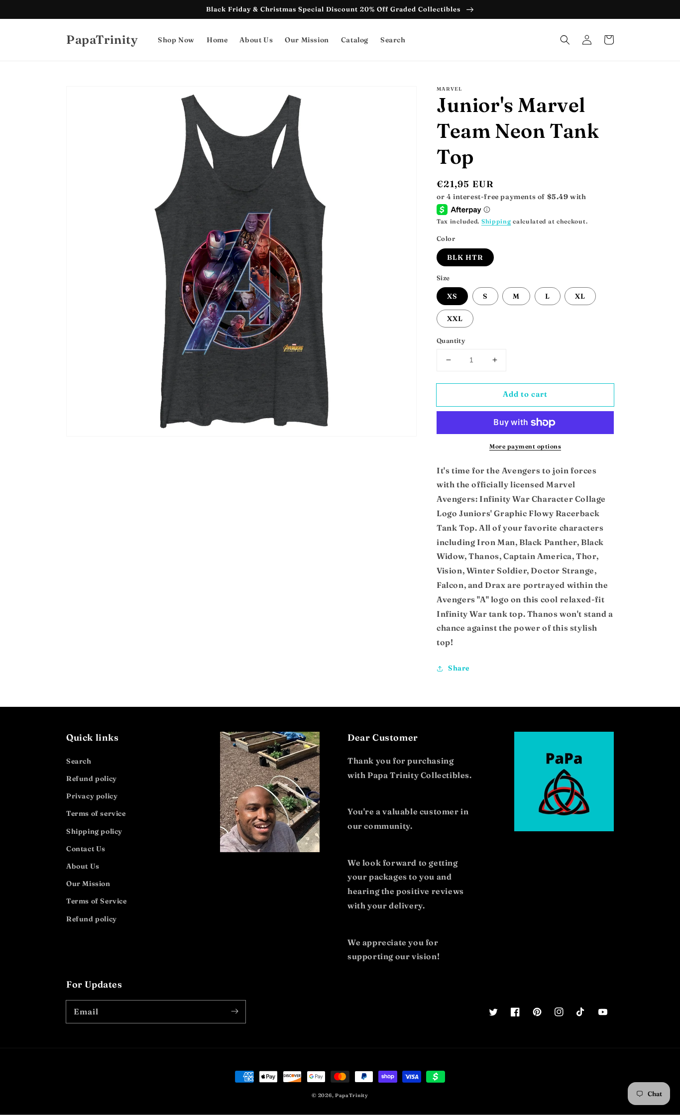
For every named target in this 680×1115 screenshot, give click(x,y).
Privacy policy (91, 795)
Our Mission (88, 883)
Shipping (496, 221)
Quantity (451, 340)
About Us (83, 866)
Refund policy (91, 778)
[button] (565, 40)
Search (79, 761)
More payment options (525, 446)
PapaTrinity (351, 1095)
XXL (455, 318)
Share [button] (458, 668)
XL (580, 296)
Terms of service (96, 813)
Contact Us (86, 848)
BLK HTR (465, 257)
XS (452, 296)
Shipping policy (94, 831)
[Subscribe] (234, 1011)
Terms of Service (96, 900)
